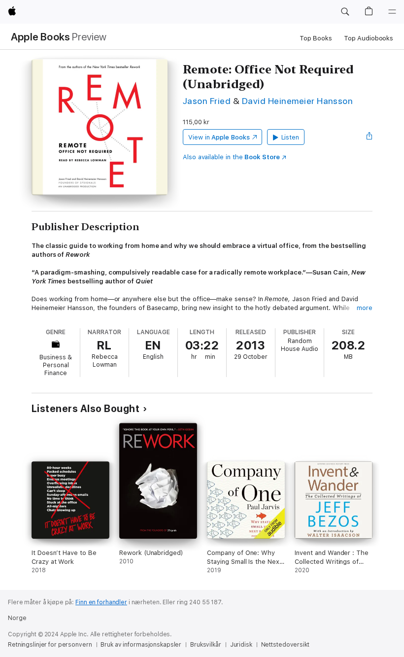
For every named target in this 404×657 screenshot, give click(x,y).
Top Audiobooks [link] (368, 38)
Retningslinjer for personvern (50, 644)
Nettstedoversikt (285, 644)
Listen (290, 137)
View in (219, 137)
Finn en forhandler (101, 602)
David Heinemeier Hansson (297, 101)
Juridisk (241, 644)
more (364, 307)
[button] (345, 12)
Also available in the (231, 157)
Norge (17, 618)
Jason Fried (207, 101)
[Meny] (392, 12)
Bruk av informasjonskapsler (141, 644)
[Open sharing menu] (369, 137)
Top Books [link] (316, 38)
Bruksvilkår (205, 644)
